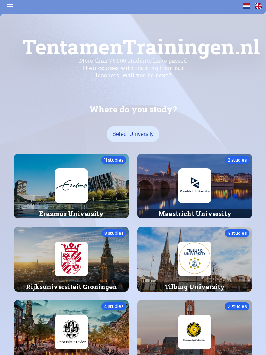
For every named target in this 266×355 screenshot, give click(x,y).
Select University (133, 134)
